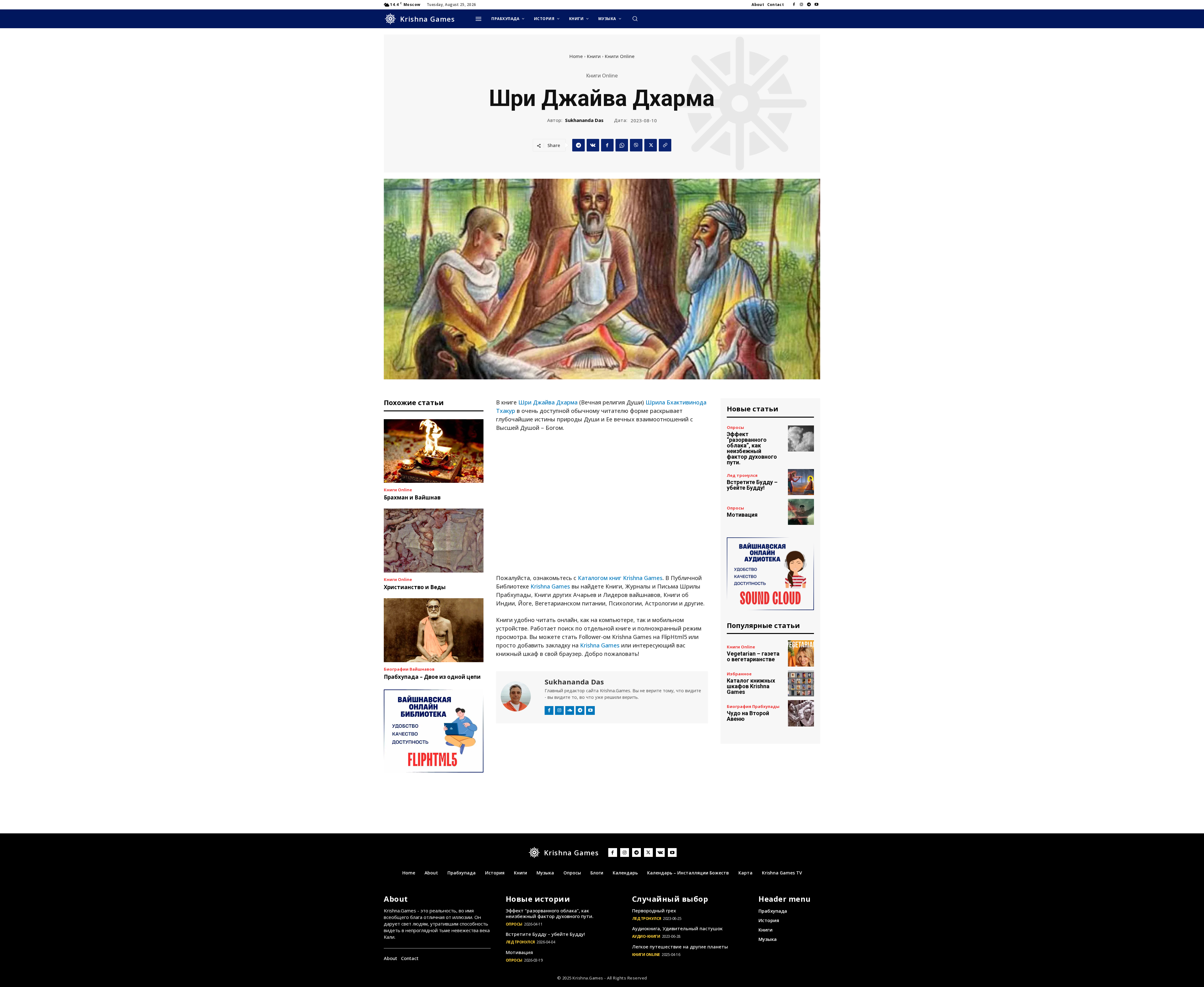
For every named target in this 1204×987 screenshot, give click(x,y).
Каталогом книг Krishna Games (620, 578)
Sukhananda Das (584, 120)
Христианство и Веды (415, 587)
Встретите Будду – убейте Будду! (752, 485)
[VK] (593, 145)
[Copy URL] (665, 145)
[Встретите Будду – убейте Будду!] (801, 482)
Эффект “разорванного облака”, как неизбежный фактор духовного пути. (752, 448)
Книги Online (620, 56)
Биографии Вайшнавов (409, 669)
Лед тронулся (742, 475)
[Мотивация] (801, 512)
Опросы (735, 427)
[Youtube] (816, 4)
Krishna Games (550, 586)
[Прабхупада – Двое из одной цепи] (433, 630)
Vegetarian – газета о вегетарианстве (753, 656)
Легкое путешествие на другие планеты (680, 946)
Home (576, 56)
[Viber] (636, 145)
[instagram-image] (522, 759)
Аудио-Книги (646, 936)
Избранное (739, 674)
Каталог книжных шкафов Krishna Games (751, 686)
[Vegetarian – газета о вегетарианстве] (801, 653)
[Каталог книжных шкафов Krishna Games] (801, 683)
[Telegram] (809, 4)
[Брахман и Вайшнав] (433, 451)
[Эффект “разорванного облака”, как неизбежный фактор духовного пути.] (801, 438)
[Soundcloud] (569, 710)
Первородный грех (654, 910)
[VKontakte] (660, 852)
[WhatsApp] (621, 145)
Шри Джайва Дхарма (548, 402)
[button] (635, 18)
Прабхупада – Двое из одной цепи (432, 676)
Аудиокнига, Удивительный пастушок (677, 928)
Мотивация (742, 514)
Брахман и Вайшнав (412, 497)
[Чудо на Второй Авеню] (801, 713)
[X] (650, 145)
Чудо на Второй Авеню (748, 716)
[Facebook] (794, 4)
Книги (594, 56)
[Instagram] (801, 4)
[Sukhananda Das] (519, 696)
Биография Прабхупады (753, 707)
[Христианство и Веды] (433, 541)
